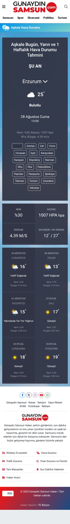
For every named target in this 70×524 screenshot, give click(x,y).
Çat (42, 145)
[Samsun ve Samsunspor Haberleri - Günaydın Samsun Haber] (35, 7)
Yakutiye (34, 187)
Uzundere (48, 180)
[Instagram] (35, 395)
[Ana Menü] (3, 6)
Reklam (46, 406)
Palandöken (44, 166)
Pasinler (18, 174)
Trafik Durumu (14, 461)
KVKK (23, 406)
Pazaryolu (34, 174)
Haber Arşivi (13, 477)
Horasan (20, 153)
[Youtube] (41, 395)
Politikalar (34, 406)
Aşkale (17, 145)
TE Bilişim (44, 505)
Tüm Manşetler (14, 469)
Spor (20, 17)
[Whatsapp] (47, 395)
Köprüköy (34, 159)
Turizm (62, 17)
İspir (33, 153)
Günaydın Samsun (16, 402)
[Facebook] (22, 395)
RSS (9, 493)
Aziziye (31, 145)
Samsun (8, 17)
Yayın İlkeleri (55, 402)
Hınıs (52, 145)
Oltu (20, 166)
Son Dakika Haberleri (52, 469)
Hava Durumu (48, 452)
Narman (49, 159)
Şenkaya (50, 174)
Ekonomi (33, 17)
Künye (32, 402)
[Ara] (66, 7)
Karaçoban (47, 153)
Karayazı (19, 159)
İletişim (42, 402)
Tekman (19, 180)
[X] (29, 395)
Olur (30, 166)
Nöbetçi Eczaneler (16, 452)
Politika (48, 17)
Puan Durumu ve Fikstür (53, 461)
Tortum (33, 180)
